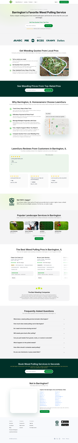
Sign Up (31, 423)
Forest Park (42, 399)
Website (13, 277)
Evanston (56, 405)
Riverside (57, 391)
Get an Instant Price (64, 2)
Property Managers (13, 429)
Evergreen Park (58, 402)
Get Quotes (48, 371)
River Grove (57, 397)
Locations (32, 9)
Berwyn (41, 396)
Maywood (57, 394)
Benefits (31, 425)
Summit (56, 399)
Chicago (41, 391)
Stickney (41, 397)
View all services (39, 238)
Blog (10, 427)
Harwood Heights (58, 396)
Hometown (57, 400)
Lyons (56, 393)
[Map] (23, 401)
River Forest (42, 400)
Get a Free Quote (44, 411)
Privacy (67, 438)
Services (11, 423)
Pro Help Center (33, 427)
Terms (63, 438)
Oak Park (41, 394)
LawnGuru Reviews (13, 431)
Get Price (48, 25)
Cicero (41, 393)
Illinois (36, 9)
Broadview (57, 403)
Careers (21, 427)
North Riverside (43, 405)
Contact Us (21, 423)
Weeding (45, 9)
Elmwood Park (42, 402)
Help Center (22, 425)
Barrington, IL (40, 9)
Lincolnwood (42, 403)
